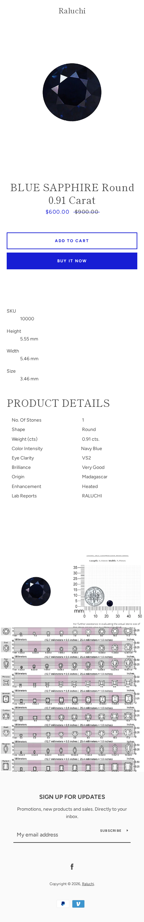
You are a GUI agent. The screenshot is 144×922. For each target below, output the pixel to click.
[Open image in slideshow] (72, 92)
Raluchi (72, 10)
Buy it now (72, 261)
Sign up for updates (72, 797)
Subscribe (111, 830)
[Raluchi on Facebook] (72, 866)
